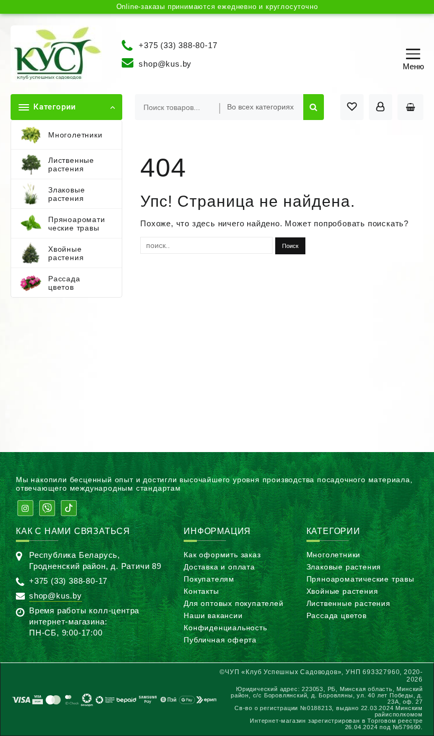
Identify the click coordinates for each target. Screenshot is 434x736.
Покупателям (209, 579)
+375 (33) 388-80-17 (178, 44)
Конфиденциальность (225, 627)
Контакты (201, 591)
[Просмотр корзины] (410, 107)
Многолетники (333, 554)
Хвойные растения (342, 591)
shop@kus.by (165, 63)
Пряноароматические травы (360, 579)
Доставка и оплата (219, 567)
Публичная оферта (220, 640)
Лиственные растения (348, 603)
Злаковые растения (344, 567)
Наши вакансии (213, 615)
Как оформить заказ (222, 554)
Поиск (313, 107)
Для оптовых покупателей (233, 603)
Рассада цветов (336, 615)
